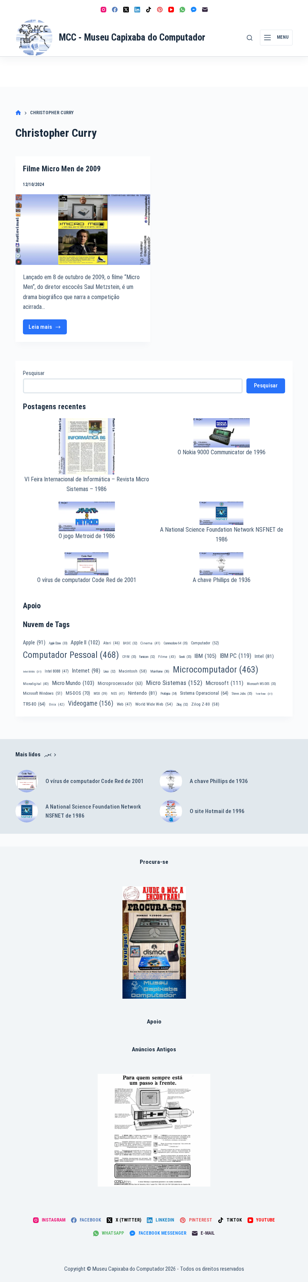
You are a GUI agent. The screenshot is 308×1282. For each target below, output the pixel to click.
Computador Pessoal (71, 655)
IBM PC (235, 655)
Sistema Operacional (204, 693)
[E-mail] (205, 9)
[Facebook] (115, 9)
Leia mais (44, 329)
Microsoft (224, 683)
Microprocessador (120, 683)
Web (124, 704)
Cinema (150, 643)
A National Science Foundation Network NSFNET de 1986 (93, 811)
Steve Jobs (242, 693)
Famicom (147, 657)
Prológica (168, 693)
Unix (57, 704)
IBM (205, 656)
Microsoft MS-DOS (261, 684)
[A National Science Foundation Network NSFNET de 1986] (26, 811)
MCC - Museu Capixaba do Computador (132, 37)
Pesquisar (33, 373)
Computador (205, 643)
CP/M (129, 657)
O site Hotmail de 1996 (217, 811)
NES (118, 693)
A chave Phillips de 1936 (222, 580)
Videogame (90, 703)
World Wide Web (154, 704)
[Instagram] (103, 9)
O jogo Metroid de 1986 (87, 536)
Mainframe (159, 671)
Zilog (182, 704)
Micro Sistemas (174, 682)
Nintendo (142, 693)
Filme (167, 657)
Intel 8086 (32, 671)
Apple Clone (58, 643)
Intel (264, 656)
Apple (34, 642)
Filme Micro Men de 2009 (62, 168)
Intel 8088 (57, 671)
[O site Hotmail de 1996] (171, 811)
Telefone (263, 693)
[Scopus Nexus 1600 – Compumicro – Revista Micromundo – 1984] (154, 1130)
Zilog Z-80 (205, 704)
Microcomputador (215, 669)
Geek (185, 657)
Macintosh (133, 671)
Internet (86, 670)
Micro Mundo (73, 683)
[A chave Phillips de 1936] (171, 781)
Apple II (85, 642)
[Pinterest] (160, 9)
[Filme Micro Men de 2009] (82, 229)
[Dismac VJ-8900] (154, 942)
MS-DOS (78, 693)
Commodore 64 (175, 643)
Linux (109, 671)
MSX (100, 693)
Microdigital (36, 684)
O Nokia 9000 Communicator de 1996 (222, 452)
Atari (111, 643)
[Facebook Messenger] (193, 9)
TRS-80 (34, 704)
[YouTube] (171, 9)
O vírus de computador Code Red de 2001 (86, 580)
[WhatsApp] (182, 9)
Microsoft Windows (42, 693)
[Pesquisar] (249, 38)
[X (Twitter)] (126, 9)
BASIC (130, 643)
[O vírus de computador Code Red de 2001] (26, 781)
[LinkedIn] (137, 9)
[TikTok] (148, 9)
